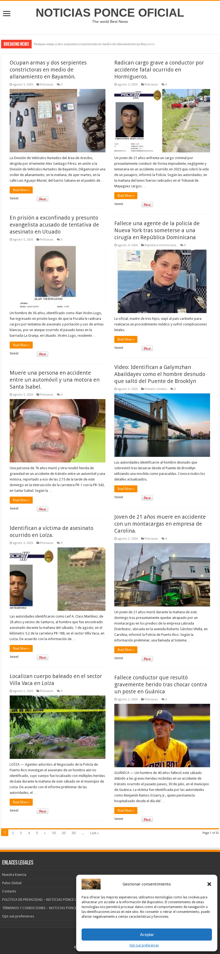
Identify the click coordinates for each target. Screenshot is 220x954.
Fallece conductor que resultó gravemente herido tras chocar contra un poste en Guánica (160, 684)
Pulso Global (11, 883)
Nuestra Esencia (14, 875)
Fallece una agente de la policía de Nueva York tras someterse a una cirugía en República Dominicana (157, 230)
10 (54, 833)
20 (63, 833)
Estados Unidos (156, 389)
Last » (94, 833)
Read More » (21, 190)
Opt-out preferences (144, 945)
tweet (14, 198)
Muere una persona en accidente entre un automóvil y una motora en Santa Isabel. (55, 380)
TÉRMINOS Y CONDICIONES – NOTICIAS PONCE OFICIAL (46, 908)
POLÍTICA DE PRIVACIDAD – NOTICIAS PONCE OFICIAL (44, 900)
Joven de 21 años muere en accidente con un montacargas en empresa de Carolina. (160, 524)
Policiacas (46, 84)
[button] (209, 884)
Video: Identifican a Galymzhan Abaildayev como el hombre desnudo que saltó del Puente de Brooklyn (159, 374)
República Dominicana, (161, 245)
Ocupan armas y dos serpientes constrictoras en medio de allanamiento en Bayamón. (95, 44)
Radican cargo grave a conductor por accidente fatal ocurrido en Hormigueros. (159, 69)
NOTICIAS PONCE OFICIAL (110, 12)
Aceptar (147, 934)
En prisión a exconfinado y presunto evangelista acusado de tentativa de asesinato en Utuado (54, 224)
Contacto (9, 891)
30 (73, 833)
